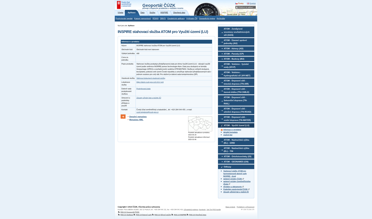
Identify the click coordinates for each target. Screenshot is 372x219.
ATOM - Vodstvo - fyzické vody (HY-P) (236, 65)
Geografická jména (207, 19)
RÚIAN (155, 19)
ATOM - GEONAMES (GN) (236, 161)
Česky (241, 3)
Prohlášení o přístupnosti (245, 207)
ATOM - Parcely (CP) (234, 54)
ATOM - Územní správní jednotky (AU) (235, 42)
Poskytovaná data (143, 89)
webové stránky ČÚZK (232, 179)
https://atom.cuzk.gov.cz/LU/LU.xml (150, 82)
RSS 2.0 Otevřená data (197, 215)
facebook (202, 209)
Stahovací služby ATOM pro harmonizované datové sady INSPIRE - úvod (235, 173)
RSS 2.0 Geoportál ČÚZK (129, 212)
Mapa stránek (230, 207)
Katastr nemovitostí (142, 19)
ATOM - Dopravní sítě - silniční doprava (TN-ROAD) (237, 110)
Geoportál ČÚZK (162, 6)
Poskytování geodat (124, 19)
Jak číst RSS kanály (213, 209)
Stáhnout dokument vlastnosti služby (150, 78)
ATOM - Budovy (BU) (234, 59)
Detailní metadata (138, 116)
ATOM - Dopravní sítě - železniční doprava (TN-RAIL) (235, 100)
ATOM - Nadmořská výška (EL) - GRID (236, 141)
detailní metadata (230, 132)
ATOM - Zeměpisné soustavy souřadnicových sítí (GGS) (237, 32)
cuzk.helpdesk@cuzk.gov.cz (147, 112)
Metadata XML (136, 120)
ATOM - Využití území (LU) (236, 125)
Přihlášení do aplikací (245, 7)
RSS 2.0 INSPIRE (180, 215)
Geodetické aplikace (176, 19)
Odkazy (227, 167)
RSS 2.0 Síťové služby (162, 215)
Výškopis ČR (191, 19)
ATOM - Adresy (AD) (233, 48)
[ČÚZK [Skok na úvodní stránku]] (124, 5)
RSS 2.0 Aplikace (126, 215)
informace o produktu (232, 130)
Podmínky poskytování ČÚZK (235, 189)
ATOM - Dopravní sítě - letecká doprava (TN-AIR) (236, 82)
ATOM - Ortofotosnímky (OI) (237, 156)
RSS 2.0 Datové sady (144, 215)
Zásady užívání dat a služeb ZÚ (236, 192)
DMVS (163, 19)
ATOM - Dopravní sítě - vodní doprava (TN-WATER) (237, 118)
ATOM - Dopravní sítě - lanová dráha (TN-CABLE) (236, 90)
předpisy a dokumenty (232, 187)
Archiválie (221, 19)
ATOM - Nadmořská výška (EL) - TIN (236, 149)
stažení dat (227, 135)
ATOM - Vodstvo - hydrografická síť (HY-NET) (237, 74)
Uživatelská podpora (191, 209)
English (253, 3)
